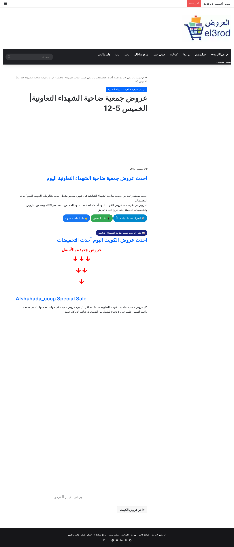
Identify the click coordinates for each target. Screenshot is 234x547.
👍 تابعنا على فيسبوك (76, 218)
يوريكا (186, 54)
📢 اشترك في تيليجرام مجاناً (130, 218)
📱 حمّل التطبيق (101, 218)
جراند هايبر (200, 54)
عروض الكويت (221, 54)
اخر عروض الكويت (131, 510)
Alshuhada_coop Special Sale (51, 299)
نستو (126, 54)
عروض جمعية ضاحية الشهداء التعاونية (75, 77)
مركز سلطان (141, 54)
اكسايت (174, 54)
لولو (117, 54)
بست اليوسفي (223, 61)
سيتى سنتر (159, 54)
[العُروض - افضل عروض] (206, 28)
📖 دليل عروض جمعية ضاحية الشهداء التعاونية (121, 232)
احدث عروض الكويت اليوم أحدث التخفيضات (102, 240)
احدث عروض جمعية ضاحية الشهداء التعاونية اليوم (97, 178)
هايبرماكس (104, 54)
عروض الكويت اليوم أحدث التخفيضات (115, 77)
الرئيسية (140, 77)
